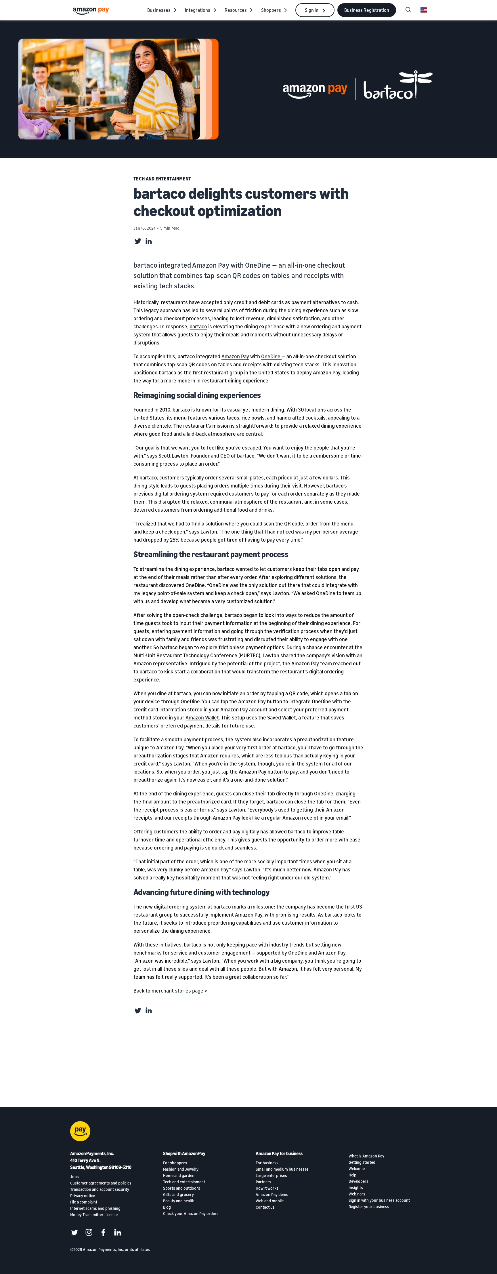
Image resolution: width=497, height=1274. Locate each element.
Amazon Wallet (202, 717)
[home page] (91, 11)
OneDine (271, 356)
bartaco (198, 326)
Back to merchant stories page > (170, 990)
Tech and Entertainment (162, 179)
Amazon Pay (235, 356)
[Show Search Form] (408, 10)
